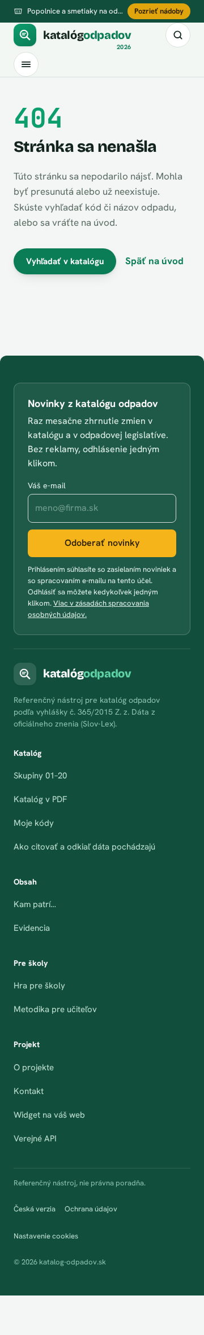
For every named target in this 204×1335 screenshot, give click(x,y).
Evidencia (32, 928)
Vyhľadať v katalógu (65, 261)
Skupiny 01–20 (40, 775)
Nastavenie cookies (46, 1236)
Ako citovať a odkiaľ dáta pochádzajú (84, 846)
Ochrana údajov (91, 1209)
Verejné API (35, 1138)
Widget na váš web (49, 1114)
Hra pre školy (39, 985)
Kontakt (29, 1091)
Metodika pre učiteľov (55, 1009)
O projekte (34, 1067)
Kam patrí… (35, 904)
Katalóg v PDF (40, 799)
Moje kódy (34, 823)
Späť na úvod (154, 261)
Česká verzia (35, 1209)
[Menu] (26, 64)
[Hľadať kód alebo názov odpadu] (177, 35)
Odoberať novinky (102, 543)
